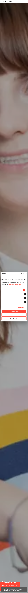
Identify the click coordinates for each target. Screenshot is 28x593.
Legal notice (11, 284)
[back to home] (7, 1)
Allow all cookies (14, 311)
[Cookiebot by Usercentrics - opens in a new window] (21, 273)
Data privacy (18, 284)
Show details (21, 307)
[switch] (25, 294)
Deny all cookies (14, 318)
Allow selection (14, 314)
